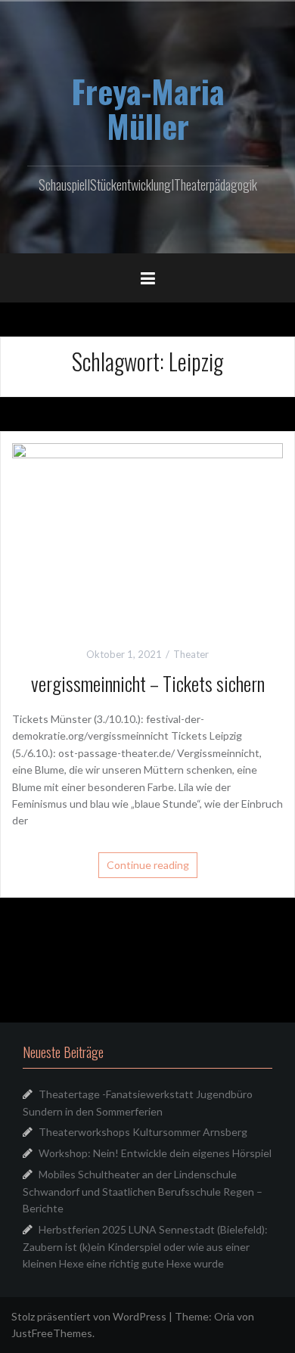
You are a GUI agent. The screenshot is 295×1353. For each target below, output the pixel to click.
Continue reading (148, 864)
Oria (224, 1316)
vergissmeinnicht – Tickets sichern (148, 683)
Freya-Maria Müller (148, 108)
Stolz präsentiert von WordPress (88, 1316)
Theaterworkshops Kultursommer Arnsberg (143, 1131)
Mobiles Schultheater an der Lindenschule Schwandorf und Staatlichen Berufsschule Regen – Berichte (142, 1191)
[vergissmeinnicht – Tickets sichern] (147, 532)
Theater (191, 654)
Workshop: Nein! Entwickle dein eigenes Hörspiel (155, 1153)
